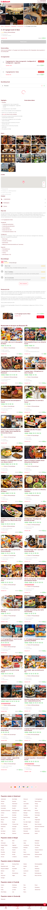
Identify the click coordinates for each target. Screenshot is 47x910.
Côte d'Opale (3, 892)
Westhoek (37, 856)
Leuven (25, 840)
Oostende (26, 856)
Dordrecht (14, 806)
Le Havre (14, 889)
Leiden (25, 806)
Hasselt (13, 849)
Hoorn (25, 801)
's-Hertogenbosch (38, 799)
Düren (13, 866)
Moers (25, 873)
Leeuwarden (26, 803)
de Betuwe (3, 826)
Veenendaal (37, 815)
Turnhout (37, 847)
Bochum (2, 871)
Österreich (3, 899)
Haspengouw (15, 847)
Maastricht (26, 808)
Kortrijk (13, 854)
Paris (25, 889)
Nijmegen (25, 812)
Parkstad (25, 824)
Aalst (2, 840)
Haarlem (14, 828)
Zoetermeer (37, 831)
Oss (24, 819)
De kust (2, 856)
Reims (25, 892)
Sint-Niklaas (37, 845)
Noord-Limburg (27, 817)
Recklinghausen (38, 873)
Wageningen (37, 819)
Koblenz (25, 864)
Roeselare (37, 843)
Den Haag (3, 833)
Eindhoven (14, 812)
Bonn (2, 873)
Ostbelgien (37, 840)
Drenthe (14, 808)
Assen (2, 815)
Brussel (2, 849)
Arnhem (2, 812)
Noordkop (26, 815)
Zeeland (36, 828)
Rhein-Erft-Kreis (38, 875)
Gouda (13, 822)
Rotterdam (26, 831)
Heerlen (14, 831)
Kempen (14, 852)
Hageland (14, 845)
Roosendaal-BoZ (27, 828)
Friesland (14, 819)
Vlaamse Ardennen (39, 849)
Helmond (14, 833)
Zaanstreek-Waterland (39, 826)
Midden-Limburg (27, 810)
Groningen (14, 826)
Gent (13, 843)
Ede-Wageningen (15, 810)
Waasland (37, 852)
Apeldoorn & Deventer (5, 810)
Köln (24, 868)
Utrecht (36, 810)
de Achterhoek (4, 824)
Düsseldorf (14, 868)
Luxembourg (26, 845)
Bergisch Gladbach (5, 868)
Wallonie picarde (38, 854)
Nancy (25, 887)
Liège (25, 843)
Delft (2, 828)
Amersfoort (3, 806)
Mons (25, 849)
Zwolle (36, 833)
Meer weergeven (23, 283)
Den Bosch (3, 831)
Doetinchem (14, 803)
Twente (36, 806)
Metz (25, 885)
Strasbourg (37, 887)
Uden (36, 808)
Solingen (3, 877)
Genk (13, 840)
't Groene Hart (15, 824)
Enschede (14, 815)
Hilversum (26, 799)
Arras (2, 887)
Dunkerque (14, 885)
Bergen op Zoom (4, 817)
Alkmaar (2, 801)
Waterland (37, 822)
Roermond (26, 826)
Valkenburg (37, 812)
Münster (36, 866)
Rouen (36, 885)
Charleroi (3, 854)
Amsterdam (3, 808)
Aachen (2, 864)
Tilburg (36, 803)
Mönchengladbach (38, 864)
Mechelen (26, 847)
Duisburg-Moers (15, 864)
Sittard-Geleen (38, 801)
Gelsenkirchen (15, 873)
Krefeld (25, 866)
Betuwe (2, 819)
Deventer (14, 801)
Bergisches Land (4, 866)
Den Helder (14, 799)
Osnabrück (37, 871)
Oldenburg (37, 868)
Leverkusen (26, 871)
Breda (2, 822)
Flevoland (14, 817)
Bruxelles (3, 852)
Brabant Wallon (4, 845)
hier (4, 114)
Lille (13, 892)
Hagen (13, 875)
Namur (25, 852)
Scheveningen (26, 833)
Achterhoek (3, 799)
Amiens (2, 885)
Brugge (2, 847)
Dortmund (3, 875)
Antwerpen (3, 843)
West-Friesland (38, 824)
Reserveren (40, 317)
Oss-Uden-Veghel (27, 822)
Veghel (36, 817)
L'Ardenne (14, 856)
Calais (2, 889)
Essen (13, 871)
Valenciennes (37, 889)
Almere (2, 803)
